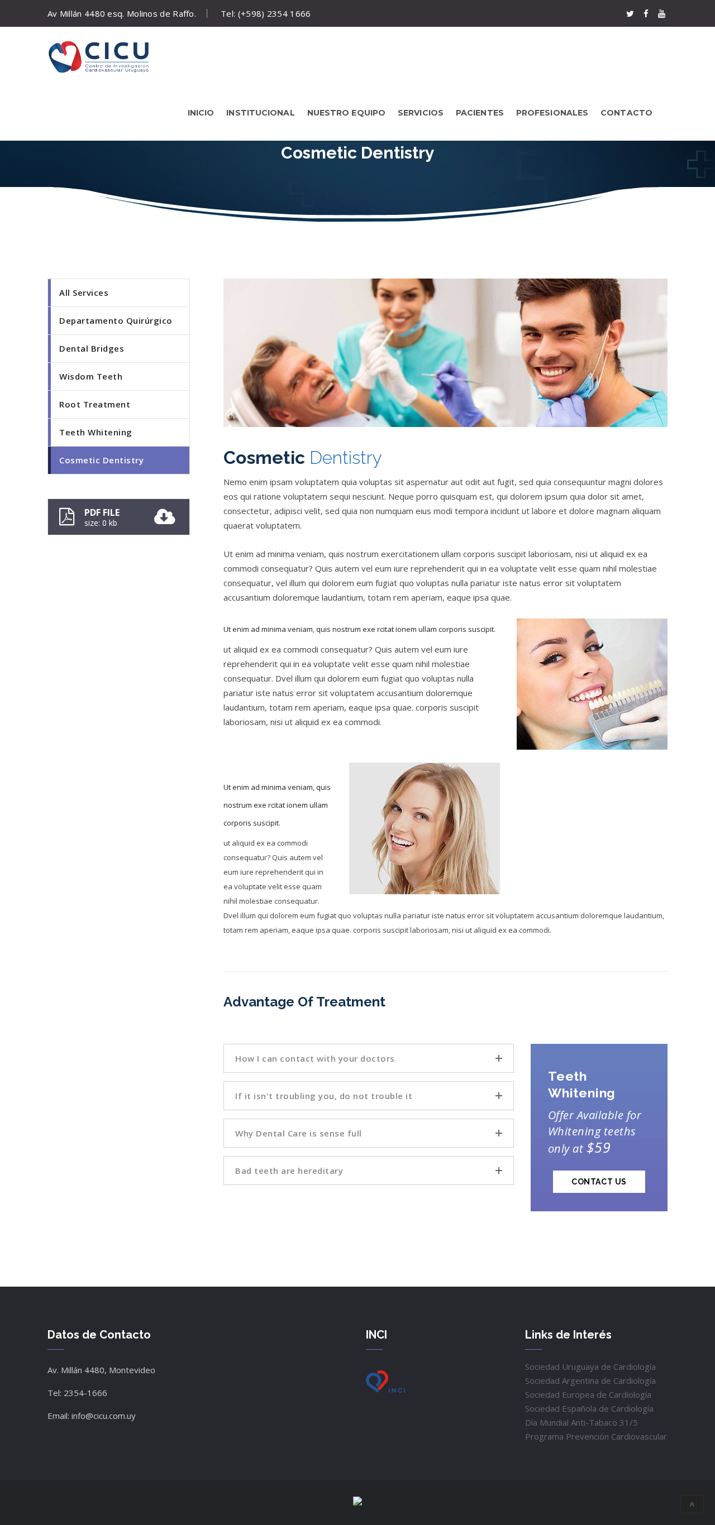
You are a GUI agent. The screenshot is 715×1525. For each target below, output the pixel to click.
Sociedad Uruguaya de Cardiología (590, 1366)
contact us (599, 1181)
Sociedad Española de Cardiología (589, 1408)
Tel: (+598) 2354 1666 (266, 13)
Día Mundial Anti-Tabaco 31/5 (581, 1422)
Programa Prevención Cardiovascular (596, 1436)
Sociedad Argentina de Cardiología (590, 1380)
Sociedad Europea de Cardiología (588, 1394)
